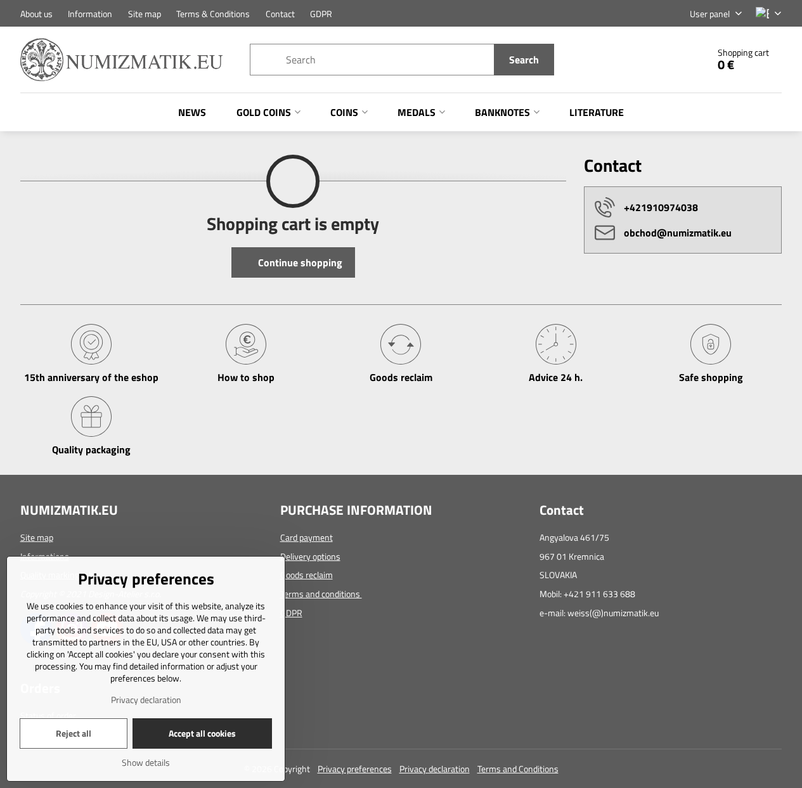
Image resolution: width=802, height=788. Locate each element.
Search (524, 59)
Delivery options (310, 556)
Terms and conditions (321, 593)
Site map (36, 537)
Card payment (306, 537)
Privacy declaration (434, 768)
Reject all (73, 733)
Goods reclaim (306, 574)
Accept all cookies (202, 733)
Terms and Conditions (518, 768)
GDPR (291, 612)
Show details (146, 762)
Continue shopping (298, 262)
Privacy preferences (355, 768)
